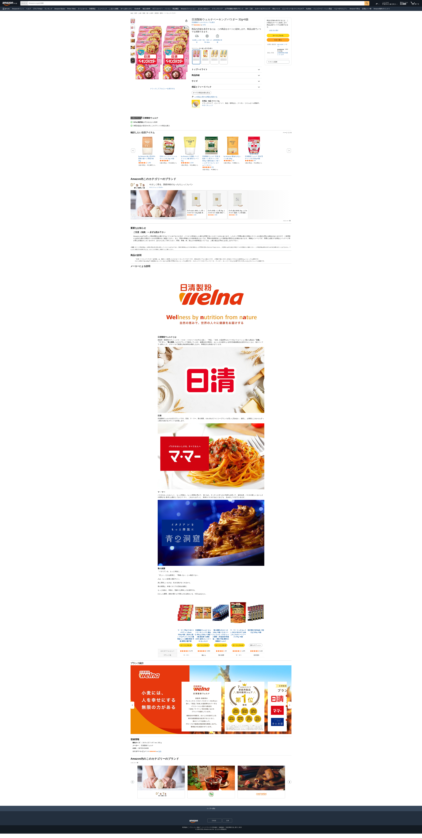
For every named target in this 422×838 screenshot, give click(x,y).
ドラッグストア (217, 9)
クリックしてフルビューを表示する (162, 88)
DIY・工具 (249, 9)
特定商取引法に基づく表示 (234, 827)
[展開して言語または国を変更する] (220, 821)
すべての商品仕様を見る (201, 93)
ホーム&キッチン (126, 9)
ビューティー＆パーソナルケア (293, 9)
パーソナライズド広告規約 (209, 827)
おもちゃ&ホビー (204, 9)
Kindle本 (137, 9)
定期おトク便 (366, 9)
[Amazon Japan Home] (193, 821)
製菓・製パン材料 (148, 13)
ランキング (48, 9)
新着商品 (92, 9)
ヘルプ (28, 9)
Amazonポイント (18, 9)
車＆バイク (276, 9)
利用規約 (184, 827)
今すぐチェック (207, 105)
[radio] (133, 21)
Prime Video (71, 9)
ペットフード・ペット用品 (322, 9)
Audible (308, 9)
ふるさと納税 (113, 9)
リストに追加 (272, 62)
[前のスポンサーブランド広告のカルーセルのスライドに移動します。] (132, 782)
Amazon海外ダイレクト (382, 9)
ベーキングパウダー (170, 13)
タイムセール (82, 9)
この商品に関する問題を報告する (205, 97)
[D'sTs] (138, 185)
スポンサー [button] (286, 220)
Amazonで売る (355, 9)
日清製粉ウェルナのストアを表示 (203, 22)
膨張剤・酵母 (159, 13)
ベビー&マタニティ (340, 9)
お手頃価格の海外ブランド (234, 9)
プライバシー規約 (194, 827)
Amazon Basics (59, 9)
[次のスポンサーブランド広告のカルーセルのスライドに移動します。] (289, 782)
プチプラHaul (37, 9)
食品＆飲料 (146, 9)
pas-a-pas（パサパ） (282, 45)
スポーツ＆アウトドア (262, 9)
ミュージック (102, 9)
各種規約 (221, 827)
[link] (147, 158)
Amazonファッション (188, 9)
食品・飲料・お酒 (136, 13)
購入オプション (255, 645)
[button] (6, 9)
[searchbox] (196, 3)
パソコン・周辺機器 (172, 9)
